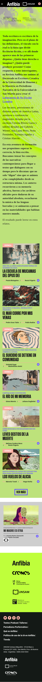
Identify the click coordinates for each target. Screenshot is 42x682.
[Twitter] (5, 618)
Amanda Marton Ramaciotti (14, 536)
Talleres (23, 623)
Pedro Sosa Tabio (12, 322)
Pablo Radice (30, 322)
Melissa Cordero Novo (14, 443)
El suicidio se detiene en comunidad (19, 357)
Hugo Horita (27, 482)
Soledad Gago (11, 364)
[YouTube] (18, 618)
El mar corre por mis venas (18, 315)
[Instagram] (14, 618)
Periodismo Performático (16, 627)
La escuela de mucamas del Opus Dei (19, 273)
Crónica (7, 245)
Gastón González (13, 537)
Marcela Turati (11, 482)
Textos (7, 623)
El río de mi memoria (17, 396)
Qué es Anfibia (10, 631)
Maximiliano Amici (15, 366)
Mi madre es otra (13, 531)
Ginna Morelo (11, 401)
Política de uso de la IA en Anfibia (19, 635)
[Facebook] (9, 618)
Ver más (21, 492)
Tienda (7, 639)
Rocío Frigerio (30, 280)
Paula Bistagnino (12, 280)
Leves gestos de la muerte (15, 436)
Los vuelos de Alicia (17, 477)
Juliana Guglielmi (28, 401)
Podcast (14, 623)
